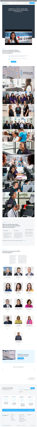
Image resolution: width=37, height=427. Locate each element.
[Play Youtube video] (18, 37)
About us (12, 416)
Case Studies (12, 418)
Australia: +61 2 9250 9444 (32, 380)
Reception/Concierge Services (22, 420)
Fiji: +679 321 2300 (26, 380)
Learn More (13, 61)
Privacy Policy (18, 425)
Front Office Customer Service (22, 419)
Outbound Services (21, 421)
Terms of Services (23, 425)
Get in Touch (24, 240)
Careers (12, 417)
